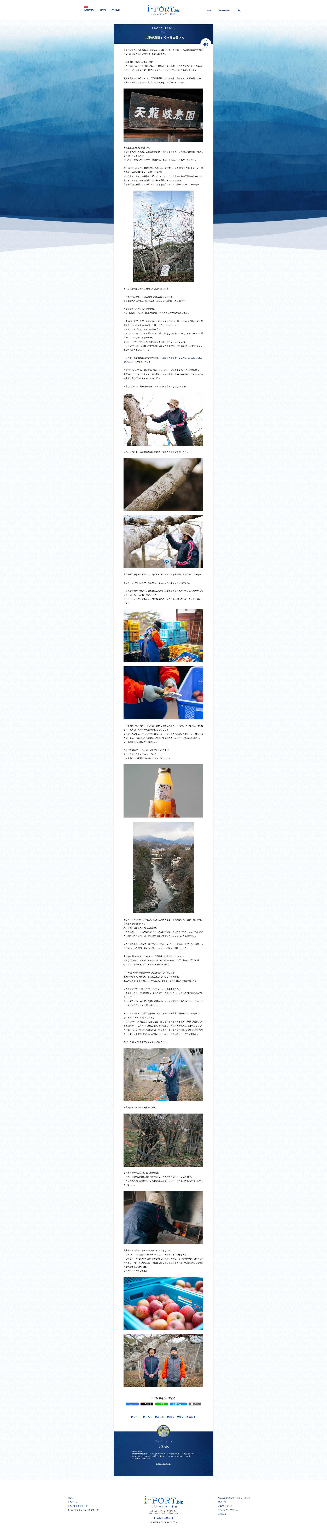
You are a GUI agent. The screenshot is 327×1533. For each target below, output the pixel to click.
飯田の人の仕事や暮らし (163, 28)
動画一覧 (222, 1502)
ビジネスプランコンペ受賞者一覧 (83, 1510)
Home (71, 1498)
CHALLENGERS (224, 10)
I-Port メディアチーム (228, 1510)
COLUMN (116, 10)
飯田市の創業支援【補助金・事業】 (234, 1498)
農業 (181, 1417)
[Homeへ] (163, 1501)
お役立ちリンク (225, 1506)
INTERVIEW (89, 10)
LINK (209, 10)
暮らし (160, 1417)
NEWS (103, 10)
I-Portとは (73, 1502)
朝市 (171, 1417)
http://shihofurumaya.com (141, 1458)
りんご (148, 1417)
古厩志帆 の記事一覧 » (163, 1464)
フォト (136, 1417)
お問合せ (222, 1514)
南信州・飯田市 (163, 1518)
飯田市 (192, 1417)
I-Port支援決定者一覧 (78, 1506)
